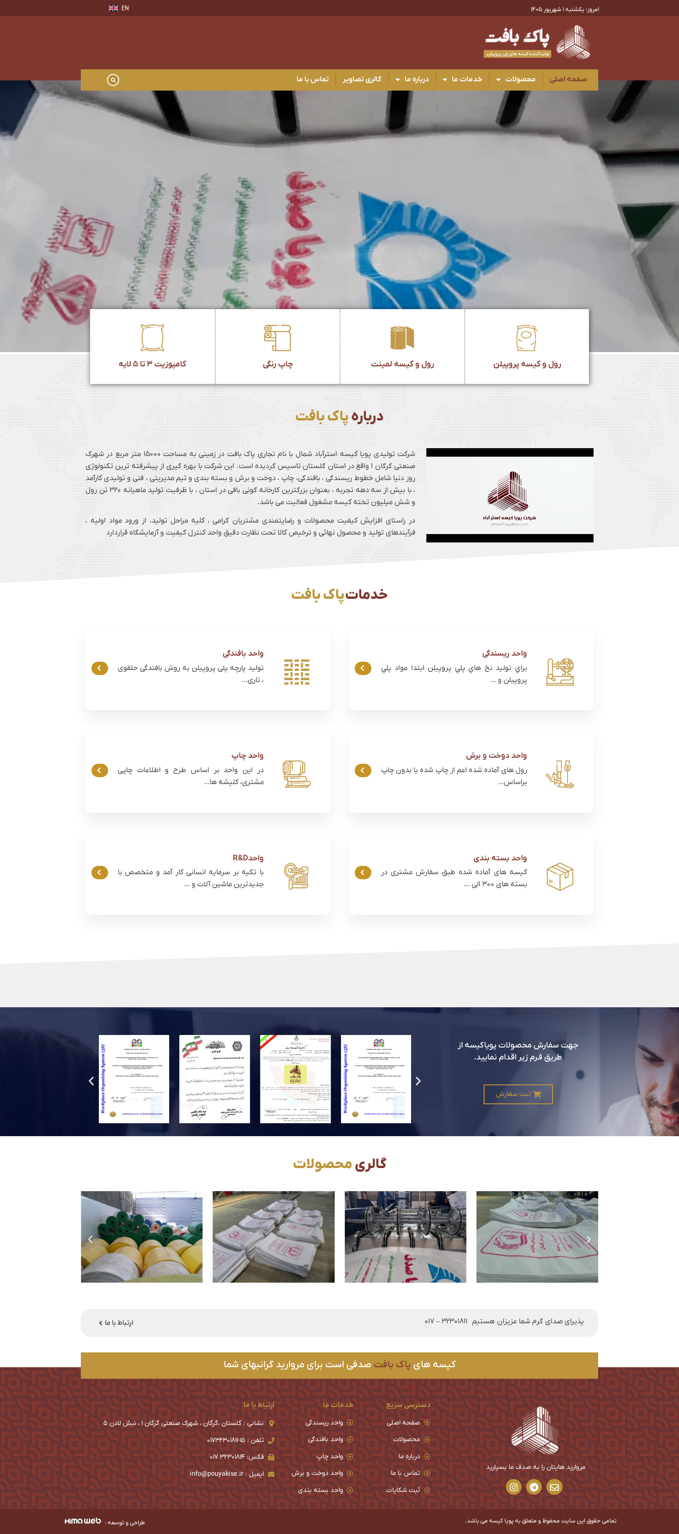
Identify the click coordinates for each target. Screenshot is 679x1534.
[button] (113, 80)
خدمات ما (467, 79)
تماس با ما (313, 79)
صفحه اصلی (568, 79)
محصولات (520, 79)
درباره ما (417, 79)
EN (125, 8)
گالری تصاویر (362, 79)
